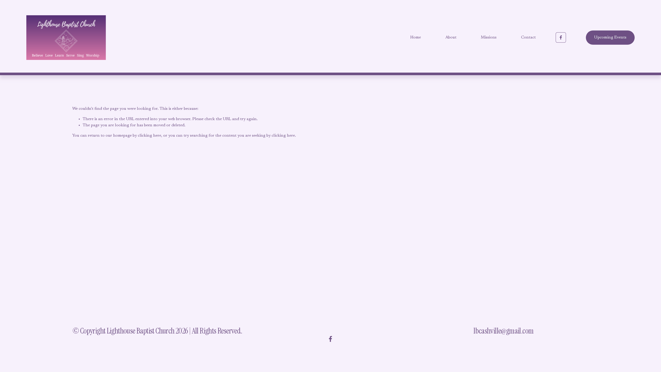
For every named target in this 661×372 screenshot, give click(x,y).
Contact (528, 37)
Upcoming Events (610, 37)
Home (415, 37)
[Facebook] (561, 37)
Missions (489, 37)
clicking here (149, 136)
